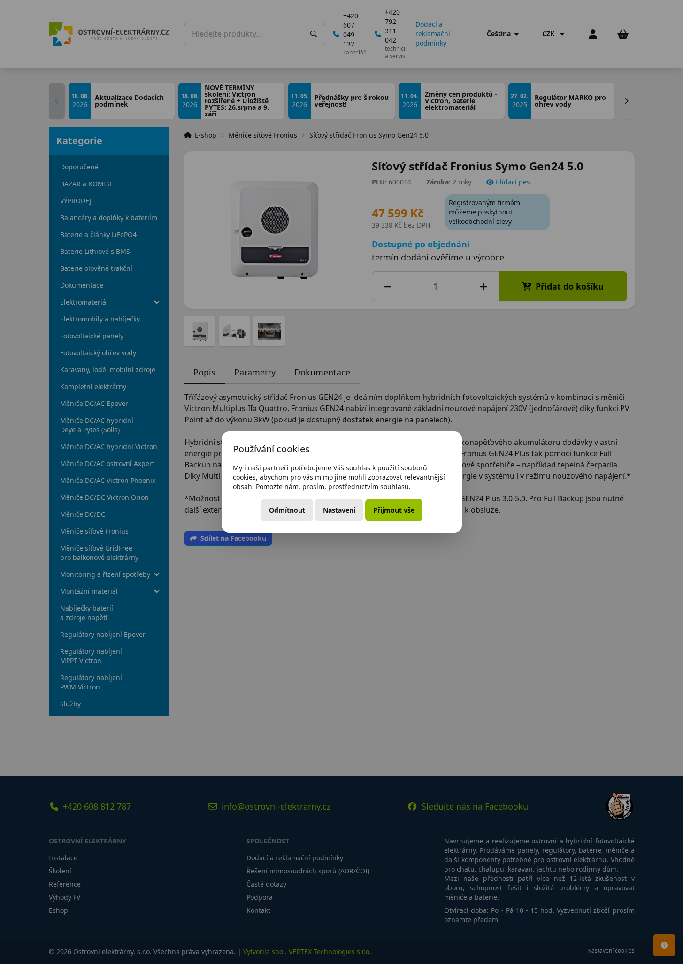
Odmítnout (287, 509)
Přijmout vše (393, 509)
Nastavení (339, 509)
